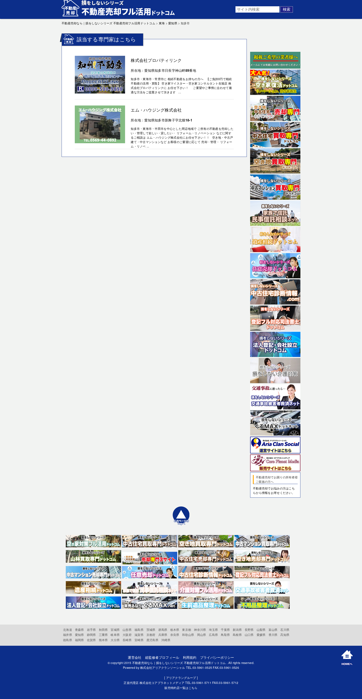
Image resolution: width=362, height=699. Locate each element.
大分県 (115, 640)
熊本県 (103, 640)
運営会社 (134, 657)
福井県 (67, 635)
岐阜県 (115, 635)
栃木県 (174, 629)
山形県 (127, 629)
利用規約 (190, 657)
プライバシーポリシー (217, 657)
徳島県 (67, 640)
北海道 (67, 629)
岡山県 (201, 635)
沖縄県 (165, 640)
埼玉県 (213, 629)
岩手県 (91, 629)
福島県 (139, 629)
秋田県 (103, 629)
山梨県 (261, 629)
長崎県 (127, 640)
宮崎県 (139, 640)
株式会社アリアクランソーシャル (162, 667)
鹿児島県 (152, 640)
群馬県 (162, 629)
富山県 (273, 629)
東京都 (186, 629)
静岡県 (91, 635)
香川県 (273, 635)
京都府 (150, 635)
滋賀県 (139, 635)
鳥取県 (225, 635)
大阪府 (127, 635)
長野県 (249, 629)
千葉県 (225, 629)
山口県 (249, 635)
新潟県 (237, 629)
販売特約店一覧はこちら (180, 688)
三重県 (103, 635)
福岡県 (79, 640)
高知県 (284, 635)
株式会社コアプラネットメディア (162, 683)
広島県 (213, 635)
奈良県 (174, 635)
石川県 (284, 629)
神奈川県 (200, 629)
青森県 (79, 629)
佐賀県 (91, 640)
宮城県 (115, 629)
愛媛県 (261, 635)
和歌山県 (188, 635)
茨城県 (150, 629)
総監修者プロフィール (162, 657)
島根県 (237, 635)
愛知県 (79, 635)
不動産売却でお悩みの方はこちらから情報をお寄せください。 (274, 490)
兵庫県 (162, 635)
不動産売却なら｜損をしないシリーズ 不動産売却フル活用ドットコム (179, 663)
